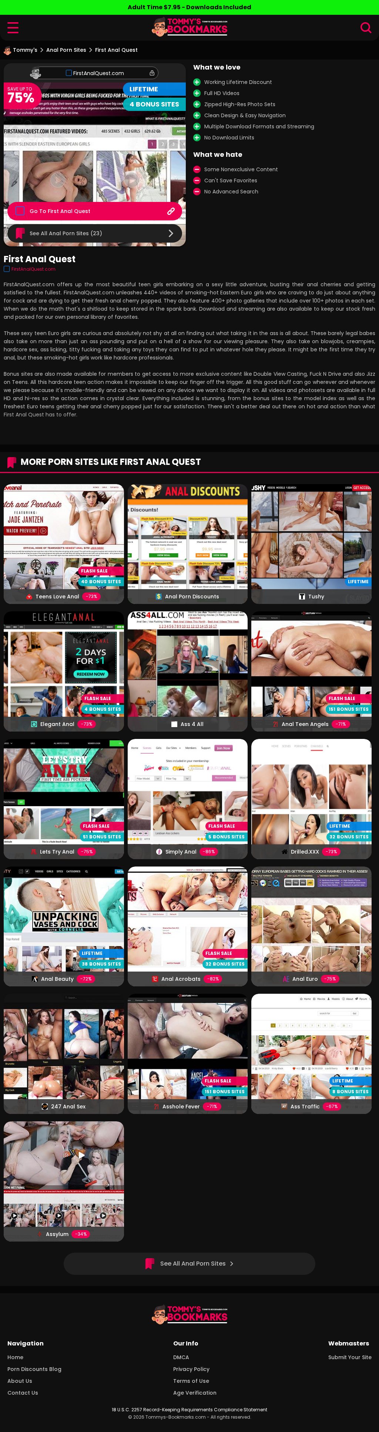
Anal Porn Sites (66, 50)
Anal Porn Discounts (192, 596)
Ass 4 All (192, 724)
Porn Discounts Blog (34, 1369)
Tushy (316, 596)
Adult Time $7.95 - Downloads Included (189, 7)
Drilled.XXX (305, 851)
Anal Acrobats (181, 979)
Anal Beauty (57, 979)
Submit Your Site (350, 1357)
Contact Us (22, 1392)
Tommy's (25, 50)
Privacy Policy (191, 1369)
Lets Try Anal (57, 851)
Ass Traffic (305, 1106)
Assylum (57, 1234)
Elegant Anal (57, 724)
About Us (19, 1381)
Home (15, 1357)
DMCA (181, 1357)
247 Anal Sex (68, 1106)
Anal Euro (305, 979)
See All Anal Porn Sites (193, 1263)
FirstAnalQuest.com (98, 73)
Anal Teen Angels (305, 724)
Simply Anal (181, 851)
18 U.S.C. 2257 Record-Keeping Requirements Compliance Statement (189, 1409)
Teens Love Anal (57, 596)
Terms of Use (191, 1381)
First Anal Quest (69, 211)
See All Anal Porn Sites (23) (66, 233)
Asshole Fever (181, 1106)
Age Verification (195, 1392)
